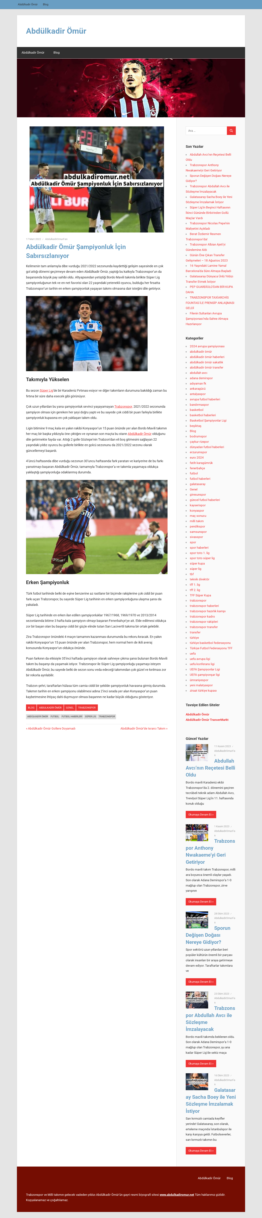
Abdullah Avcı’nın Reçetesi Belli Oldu (210, 768)
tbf (192, 574)
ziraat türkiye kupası (203, 690)
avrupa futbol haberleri (205, 399)
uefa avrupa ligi (200, 659)
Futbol (55, 716)
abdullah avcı (198, 373)
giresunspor (198, 494)
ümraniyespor (199, 680)
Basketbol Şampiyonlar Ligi (208, 420)
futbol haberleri (72, 716)
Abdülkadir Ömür (28, 4)
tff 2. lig (195, 590)
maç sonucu (198, 515)
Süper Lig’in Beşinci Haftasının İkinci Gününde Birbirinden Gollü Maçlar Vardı (208, 213)
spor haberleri (199, 547)
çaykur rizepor (199, 441)
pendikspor (197, 526)
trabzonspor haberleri (204, 606)
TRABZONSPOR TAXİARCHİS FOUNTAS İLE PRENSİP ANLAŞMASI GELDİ (210, 303)
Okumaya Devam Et (200, 814)
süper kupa (197, 563)
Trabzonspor (107, 716)
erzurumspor (198, 452)
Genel (70, 707)
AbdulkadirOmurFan (56, 239)
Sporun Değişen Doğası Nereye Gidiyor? (208, 935)
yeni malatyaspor (201, 685)
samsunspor (198, 532)
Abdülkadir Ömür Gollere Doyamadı (51, 728)
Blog (45, 4)
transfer (195, 632)
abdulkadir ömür (50, 707)
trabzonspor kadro (202, 616)
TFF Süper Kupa (200, 595)
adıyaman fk (198, 383)
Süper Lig (46, 390)
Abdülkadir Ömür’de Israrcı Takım (142, 728)
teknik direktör (199, 579)
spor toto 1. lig (200, 553)
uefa (193, 653)
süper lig (195, 569)
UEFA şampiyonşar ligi (205, 674)
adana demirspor (201, 378)
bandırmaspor (199, 404)
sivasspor (196, 537)
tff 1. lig (195, 584)
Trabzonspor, (123, 406)
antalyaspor (198, 394)
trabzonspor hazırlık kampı (208, 611)
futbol (194, 473)
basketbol (196, 410)
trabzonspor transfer (204, 627)
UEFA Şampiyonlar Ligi (205, 669)
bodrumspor (198, 436)
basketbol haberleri (203, 415)
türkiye (194, 637)
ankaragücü (198, 388)
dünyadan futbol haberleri (207, 447)
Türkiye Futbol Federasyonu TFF (211, 648)
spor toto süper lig (202, 558)
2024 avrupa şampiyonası (207, 346)
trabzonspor (87, 707)
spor (193, 542)
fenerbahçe (197, 468)
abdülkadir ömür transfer (206, 367)
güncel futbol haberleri (205, 500)
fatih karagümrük (201, 463)
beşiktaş (195, 426)
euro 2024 (197, 457)
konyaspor (197, 510)
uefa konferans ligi (202, 664)
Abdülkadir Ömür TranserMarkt (207, 720)
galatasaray (198, 484)
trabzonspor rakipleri (204, 621)
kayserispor (198, 505)
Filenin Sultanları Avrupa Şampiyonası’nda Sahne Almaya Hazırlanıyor (207, 319)
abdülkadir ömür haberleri (207, 357)
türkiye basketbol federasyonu (210, 643)
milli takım (197, 521)
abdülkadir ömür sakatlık (206, 362)
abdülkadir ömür (37, 716)
